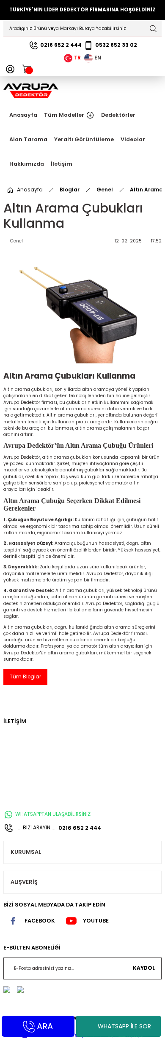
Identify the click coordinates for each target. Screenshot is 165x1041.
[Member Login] (10, 69)
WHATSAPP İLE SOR (124, 1026)
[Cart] (27, 69)
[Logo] (30, 90)
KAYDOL (144, 968)
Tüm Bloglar (25, 676)
